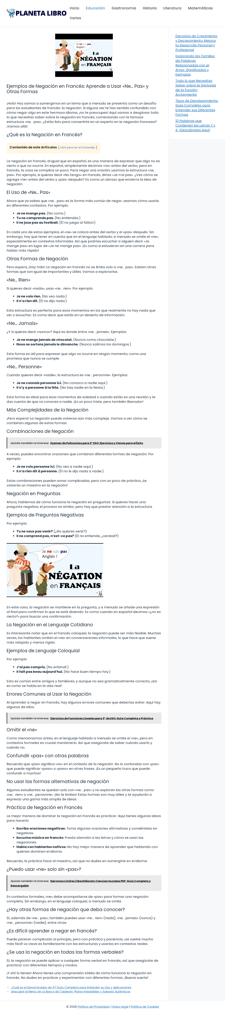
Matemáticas (200, 8)
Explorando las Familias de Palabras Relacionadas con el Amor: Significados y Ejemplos (195, 65)
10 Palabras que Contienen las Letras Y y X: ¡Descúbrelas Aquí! (195, 125)
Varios (75, 18)
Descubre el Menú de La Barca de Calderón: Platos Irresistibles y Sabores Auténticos (70, 992)
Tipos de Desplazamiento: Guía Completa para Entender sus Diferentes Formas (196, 107)
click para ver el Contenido (77, 147)
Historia (150, 8)
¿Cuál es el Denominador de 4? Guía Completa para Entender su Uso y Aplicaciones (71, 987)
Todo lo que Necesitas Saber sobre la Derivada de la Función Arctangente (195, 87)
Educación (95, 8)
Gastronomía (124, 8)
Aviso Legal (120, 1007)
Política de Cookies (145, 1007)
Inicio (74, 8)
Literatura (172, 8)
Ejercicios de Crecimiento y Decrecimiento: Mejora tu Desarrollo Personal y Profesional (196, 43)
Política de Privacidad (93, 1007)
